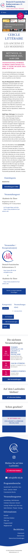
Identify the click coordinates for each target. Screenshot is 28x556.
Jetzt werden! (20, 15)
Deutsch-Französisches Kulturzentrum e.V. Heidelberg (15, 4)
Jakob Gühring (18, 363)
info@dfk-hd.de (8, 272)
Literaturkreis (18, 311)
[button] (26, 12)
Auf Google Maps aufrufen (11, 207)
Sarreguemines (18, 371)
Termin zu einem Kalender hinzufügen (14, 291)
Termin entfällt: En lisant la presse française (17, 350)
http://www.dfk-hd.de (10, 270)
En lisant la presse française (14, 422)
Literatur (5, 308)
